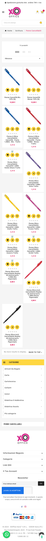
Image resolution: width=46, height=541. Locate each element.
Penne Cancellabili (13, 424)
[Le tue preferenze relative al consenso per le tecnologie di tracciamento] (42, 537)
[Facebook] (22, 507)
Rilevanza (23, 58)
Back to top (35, 352)
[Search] (41, 22)
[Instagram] (26, 507)
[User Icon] (37, 12)
